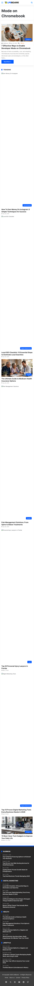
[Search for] (32, 3)
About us (12, 977)
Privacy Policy (25, 977)
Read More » (7, 61)
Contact (18, 977)
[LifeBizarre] (12, 2)
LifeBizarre (5, 43)
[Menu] (2, 3)
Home (6, 977)
